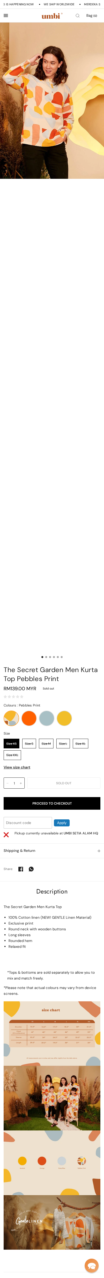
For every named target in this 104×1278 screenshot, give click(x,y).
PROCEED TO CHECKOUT (52, 803)
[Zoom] (52, 101)
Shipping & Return (19, 850)
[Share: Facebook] (21, 869)
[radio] (11, 718)
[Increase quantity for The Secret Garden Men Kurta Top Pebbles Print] (20, 783)
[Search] (77, 15)
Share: (8, 868)
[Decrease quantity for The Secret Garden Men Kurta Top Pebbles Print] (7, 783)
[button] (92, 1266)
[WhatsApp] (31, 869)
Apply (62, 822)
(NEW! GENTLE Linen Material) (66, 917)
